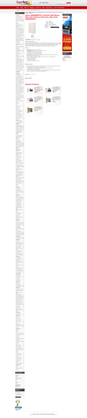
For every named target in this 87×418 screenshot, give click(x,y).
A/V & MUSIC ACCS (19, 16)
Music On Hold (18, 346)
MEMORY (17, 139)
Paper (17, 185)
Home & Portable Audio (19, 111)
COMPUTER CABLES (19, 61)
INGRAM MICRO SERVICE (18, 123)
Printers (17, 211)
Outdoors (17, 184)
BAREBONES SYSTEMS (19, 40)
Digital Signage (18, 324)
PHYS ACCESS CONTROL (18, 195)
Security (17, 241)
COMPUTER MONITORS (19, 65)
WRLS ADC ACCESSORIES (18, 315)
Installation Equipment (19, 125)
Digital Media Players (19, 86)
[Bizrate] (20, 408)
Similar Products (33, 39)
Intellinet (17, 382)
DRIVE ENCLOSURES (19, 90)
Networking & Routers (19, 348)
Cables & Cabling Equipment (18, 328)
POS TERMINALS (18, 203)
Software (17, 249)
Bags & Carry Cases (19, 37)
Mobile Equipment (18, 141)
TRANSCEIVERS (18, 275)
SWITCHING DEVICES (19, 262)
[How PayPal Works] (17, 406)
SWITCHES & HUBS (19, 261)
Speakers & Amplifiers (19, 363)
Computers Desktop (19, 68)
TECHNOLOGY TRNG (19, 265)
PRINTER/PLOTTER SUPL (19, 210)
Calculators (17, 48)
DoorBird (17, 379)
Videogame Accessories (19, 300)
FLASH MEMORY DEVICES (18, 99)
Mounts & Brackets (18, 345)
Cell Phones (17, 57)
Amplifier (17, 23)
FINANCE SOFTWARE (19, 97)
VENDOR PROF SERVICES (18, 287)
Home (27, 12)
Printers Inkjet (18, 214)
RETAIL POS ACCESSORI (20, 233)
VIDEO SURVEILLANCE (19, 297)
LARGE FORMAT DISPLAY (18, 132)
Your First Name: (18, 392)
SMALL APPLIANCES (19, 248)
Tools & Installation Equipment (18, 365)
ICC (16, 380)
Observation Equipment (19, 172)
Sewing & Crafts (18, 246)
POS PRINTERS (18, 202)
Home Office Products (19, 117)
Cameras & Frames (19, 53)
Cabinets (17, 330)
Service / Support (18, 245)
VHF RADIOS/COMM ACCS (19, 291)
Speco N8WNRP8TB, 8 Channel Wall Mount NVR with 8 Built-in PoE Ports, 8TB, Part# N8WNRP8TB (38, 99)
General (17, 103)
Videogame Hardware (19, 301)
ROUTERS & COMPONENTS (18, 236)
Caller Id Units (18, 49)
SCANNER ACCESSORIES (18, 239)
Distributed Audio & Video (19, 338)
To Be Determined (18, 272)
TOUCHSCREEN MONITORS (18, 274)
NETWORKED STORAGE (20, 166)
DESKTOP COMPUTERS (19, 79)
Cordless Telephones (19, 76)
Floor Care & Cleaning (19, 100)
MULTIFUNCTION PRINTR (18, 154)
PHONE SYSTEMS (18, 190)
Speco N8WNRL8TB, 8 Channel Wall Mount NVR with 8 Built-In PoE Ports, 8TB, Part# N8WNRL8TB (56, 89)
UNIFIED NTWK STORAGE (18, 281)
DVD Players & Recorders (20, 91)
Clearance (17, 317)
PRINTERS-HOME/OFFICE (18, 219)
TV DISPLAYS (18, 279)
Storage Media (18, 259)
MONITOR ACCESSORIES (18, 149)
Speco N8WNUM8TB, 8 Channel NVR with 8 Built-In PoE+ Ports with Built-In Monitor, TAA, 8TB (56, 99)
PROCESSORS (18, 225)
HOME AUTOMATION (19, 114)
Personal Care (18, 189)
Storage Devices (18, 360)
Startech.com (17, 375)
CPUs (17, 322)
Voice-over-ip (18, 305)
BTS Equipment (18, 43)
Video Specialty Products (19, 296)
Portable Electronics (19, 199)
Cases (17, 331)
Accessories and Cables (19, 19)
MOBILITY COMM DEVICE (20, 144)
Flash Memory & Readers (19, 341)
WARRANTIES (18, 307)
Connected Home (18, 321)
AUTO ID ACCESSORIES (19, 32)
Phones (17, 352)
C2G (16, 381)
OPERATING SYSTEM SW (20, 181)
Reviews (38, 39)
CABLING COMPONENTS (20, 46)
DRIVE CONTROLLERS (19, 89)
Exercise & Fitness (18, 94)
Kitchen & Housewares (19, 129)
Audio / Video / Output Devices (19, 26)
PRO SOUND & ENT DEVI (20, 222)
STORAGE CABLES (19, 258)
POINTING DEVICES (19, 196)
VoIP (16, 366)
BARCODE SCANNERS (19, 39)
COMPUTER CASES (19, 63)
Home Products (18, 118)
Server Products (18, 359)
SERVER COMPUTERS (19, 244)
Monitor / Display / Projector (18, 147)
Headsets (17, 342)
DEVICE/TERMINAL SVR (19, 82)
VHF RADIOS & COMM (19, 289)
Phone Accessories (19, 353)
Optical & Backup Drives (19, 349)
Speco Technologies (52, 24)
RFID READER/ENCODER (20, 234)
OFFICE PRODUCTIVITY (19, 177)
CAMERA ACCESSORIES (19, 50)
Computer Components (19, 64)
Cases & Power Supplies (19, 333)
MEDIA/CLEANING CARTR (18, 137)
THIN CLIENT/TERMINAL (19, 270)
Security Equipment (19, 357)
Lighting (17, 344)
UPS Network (18, 284)
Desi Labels (17, 337)
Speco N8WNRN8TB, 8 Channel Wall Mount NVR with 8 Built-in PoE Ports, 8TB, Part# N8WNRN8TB (67, 56)
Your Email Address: (18, 394)
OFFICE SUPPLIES (19, 180)
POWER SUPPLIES (19, 206)
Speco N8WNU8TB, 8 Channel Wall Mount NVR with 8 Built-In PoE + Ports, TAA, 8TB (38, 108)
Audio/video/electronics (19, 28)
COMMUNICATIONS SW (19, 60)
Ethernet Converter (18, 93)
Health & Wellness (18, 110)
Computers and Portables (19, 67)
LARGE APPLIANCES (19, 130)
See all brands (18, 386)
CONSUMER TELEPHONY (18, 71)
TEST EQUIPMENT (19, 269)
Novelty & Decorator (19, 171)
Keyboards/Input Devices (19, 128)
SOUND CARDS (18, 252)
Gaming (17, 102)
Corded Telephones (19, 75)
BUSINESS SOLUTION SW (19, 45)
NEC (16, 383)
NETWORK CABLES (19, 160)
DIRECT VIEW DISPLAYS (19, 87)
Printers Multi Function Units (19, 217)
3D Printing (17, 15)
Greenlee (17, 374)
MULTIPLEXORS (18, 156)
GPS (16, 104)
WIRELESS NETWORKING (18, 312)
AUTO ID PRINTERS (19, 33)
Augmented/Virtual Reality (19, 29)
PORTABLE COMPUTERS (20, 198)
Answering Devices (19, 24)
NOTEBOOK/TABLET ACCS (19, 169)
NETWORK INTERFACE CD (19, 163)
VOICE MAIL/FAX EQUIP (19, 304)
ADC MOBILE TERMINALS (20, 20)
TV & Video (17, 278)
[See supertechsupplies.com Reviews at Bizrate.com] (18, 408)
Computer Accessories (19, 334)
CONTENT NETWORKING (18, 73)
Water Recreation (18, 308)
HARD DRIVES (18, 106)
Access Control (18, 318)
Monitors (17, 151)
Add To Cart (64, 60)
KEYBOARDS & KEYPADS (20, 126)
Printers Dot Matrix (18, 213)
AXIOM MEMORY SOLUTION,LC (18, 385)
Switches (17, 361)
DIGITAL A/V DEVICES (19, 83)
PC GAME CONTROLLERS (18, 187)
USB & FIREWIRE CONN (19, 285)
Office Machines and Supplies (19, 176)
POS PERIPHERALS (19, 200)
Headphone (17, 107)
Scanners (17, 356)
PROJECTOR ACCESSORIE (18, 227)
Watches (17, 369)
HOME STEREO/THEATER (19, 120)
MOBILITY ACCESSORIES (20, 143)
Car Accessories (18, 320)
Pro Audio (17, 221)
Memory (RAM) (18, 140)
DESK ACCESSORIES (19, 78)
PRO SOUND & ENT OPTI (20, 224)
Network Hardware (18, 161)
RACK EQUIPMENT (19, 231)
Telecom (17, 266)
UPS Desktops (18, 283)
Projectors (17, 230)
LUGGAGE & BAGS (19, 135)
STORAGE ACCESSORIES (18, 256)
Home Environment (18, 115)
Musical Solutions (18, 157)
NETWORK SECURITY (19, 165)
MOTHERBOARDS (19, 152)
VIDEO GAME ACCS (19, 294)
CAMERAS (17, 52)
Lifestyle (17, 134)
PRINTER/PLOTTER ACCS (19, 208)
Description (28, 39)
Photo (17, 193)
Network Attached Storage (19, 325)
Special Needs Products (19, 253)
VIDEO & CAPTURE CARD (19, 293)
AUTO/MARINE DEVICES (19, 35)
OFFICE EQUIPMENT (19, 174)
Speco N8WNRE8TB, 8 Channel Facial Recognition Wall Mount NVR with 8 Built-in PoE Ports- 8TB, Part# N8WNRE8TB (38, 89)
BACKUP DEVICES (19, 36)
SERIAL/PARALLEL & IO (19, 242)
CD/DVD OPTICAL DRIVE (20, 56)
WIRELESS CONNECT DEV (19, 310)
